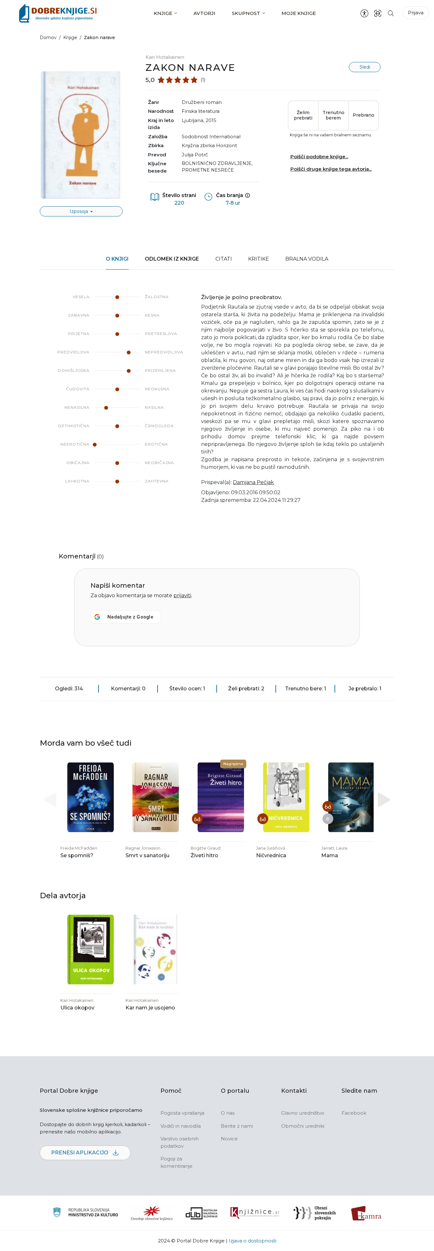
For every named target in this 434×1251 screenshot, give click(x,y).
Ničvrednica (271, 855)
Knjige (163, 13)
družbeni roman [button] (202, 102)
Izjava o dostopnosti (252, 1241)
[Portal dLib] (201, 1213)
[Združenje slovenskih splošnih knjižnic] (254, 1213)
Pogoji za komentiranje (176, 1162)
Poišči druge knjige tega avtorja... (331, 169)
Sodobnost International (211, 136)
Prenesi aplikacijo (80, 1153)
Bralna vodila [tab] (306, 259)
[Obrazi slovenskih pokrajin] (314, 1213)
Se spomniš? (76, 855)
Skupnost (246, 13)
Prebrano (363, 115)
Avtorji (204, 13)
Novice (229, 1139)
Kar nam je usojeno (150, 1008)
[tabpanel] (217, 403)
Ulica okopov (77, 1008)
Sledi (365, 67)
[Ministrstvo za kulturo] (85, 1213)
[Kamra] (366, 1213)
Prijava (416, 13)
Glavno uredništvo (302, 1113)
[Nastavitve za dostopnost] (364, 13)
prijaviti (182, 595)
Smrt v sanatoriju (147, 855)
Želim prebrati (303, 115)
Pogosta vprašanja (182, 1113)
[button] (384, 799)
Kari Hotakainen (165, 57)
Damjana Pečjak (253, 482)
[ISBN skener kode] (377, 13)
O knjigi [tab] (117, 259)
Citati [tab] (223, 259)
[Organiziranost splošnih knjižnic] (152, 1213)
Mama (329, 855)
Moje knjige (298, 13)
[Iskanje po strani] (390, 13)
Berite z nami (237, 1126)
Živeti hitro (204, 855)
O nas (227, 1113)
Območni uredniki (302, 1126)
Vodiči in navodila (180, 1126)
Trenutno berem (333, 115)
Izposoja (79, 211)
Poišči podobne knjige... (319, 157)
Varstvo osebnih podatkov (179, 1142)
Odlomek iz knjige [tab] (172, 259)
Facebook (354, 1113)
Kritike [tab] (258, 259)
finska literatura (201, 111)
